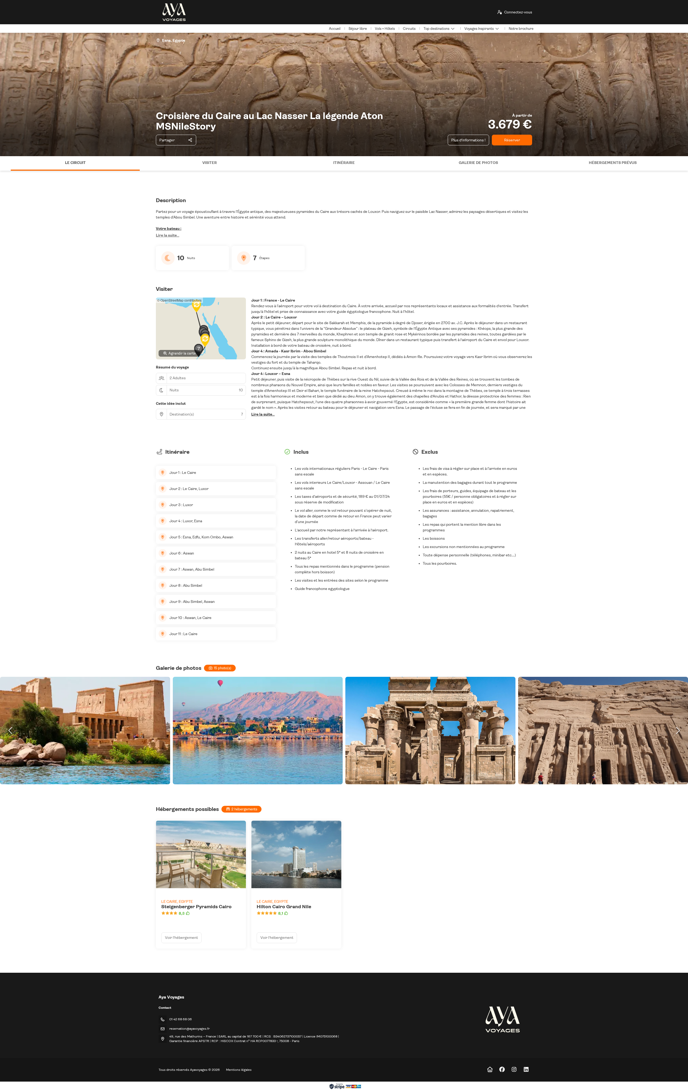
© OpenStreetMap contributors (179, 300)
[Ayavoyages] (502, 1019)
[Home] (489, 1070)
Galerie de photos (478, 162)
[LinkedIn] (526, 1070)
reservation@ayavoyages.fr (189, 1029)
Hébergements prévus (613, 162)
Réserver (512, 140)
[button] (5, 163)
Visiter (209, 162)
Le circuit (75, 162)
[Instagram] (514, 1070)
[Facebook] (502, 1070)
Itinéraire (344, 162)
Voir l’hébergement (181, 937)
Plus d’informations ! (468, 140)
